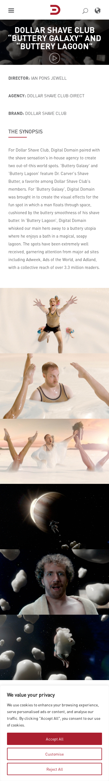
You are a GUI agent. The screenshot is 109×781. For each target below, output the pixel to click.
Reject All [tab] (54, 768)
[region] (54, 733)
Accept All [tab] (54, 738)
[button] (11, 10)
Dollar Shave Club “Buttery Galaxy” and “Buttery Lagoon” (54, 38)
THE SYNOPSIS (25, 131)
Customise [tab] (54, 753)
